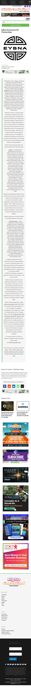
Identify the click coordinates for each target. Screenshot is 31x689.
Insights (3, 603)
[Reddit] (9, 386)
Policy (3, 605)
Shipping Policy (5, 617)
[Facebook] (5, 386)
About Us (3, 630)
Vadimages (18, 685)
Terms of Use (4, 618)
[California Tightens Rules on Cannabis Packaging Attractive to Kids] (23, 406)
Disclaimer (4, 621)
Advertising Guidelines (6, 635)
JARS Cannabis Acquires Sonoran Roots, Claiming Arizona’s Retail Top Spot (6, 416)
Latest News (4, 596)
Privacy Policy (4, 620)
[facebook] (25, 6)
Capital (3, 599)
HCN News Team (6, 68)
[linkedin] (29, 6)
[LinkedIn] (14, 386)
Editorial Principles (5, 633)
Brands (3, 600)
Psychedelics (4, 602)
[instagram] (27, 6)
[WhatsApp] (18, 386)
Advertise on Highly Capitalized (8, 632)
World (3, 606)
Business (3, 597)
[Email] (22, 386)
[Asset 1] (15, 8)
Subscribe (13, 660)
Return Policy (4, 615)
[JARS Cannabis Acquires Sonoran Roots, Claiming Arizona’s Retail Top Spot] (7, 406)
